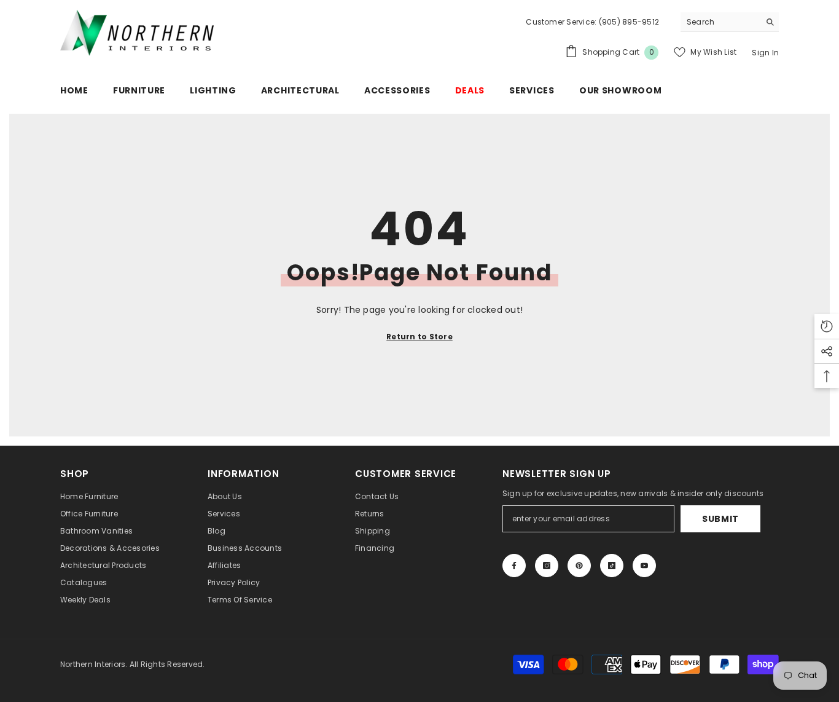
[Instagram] (546, 565)
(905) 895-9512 (627, 22)
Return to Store (419, 336)
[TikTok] (611, 565)
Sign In (765, 52)
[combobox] (720, 21)
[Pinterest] (579, 565)
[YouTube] (644, 565)
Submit (720, 519)
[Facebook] (514, 565)
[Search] (730, 22)
